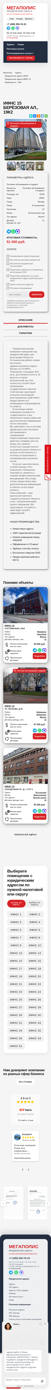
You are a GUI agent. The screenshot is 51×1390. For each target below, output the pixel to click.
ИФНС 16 (35, 960)
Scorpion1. (27, 1134)
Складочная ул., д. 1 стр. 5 (19, 787)
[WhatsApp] (13, 28)
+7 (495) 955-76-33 (19, 1258)
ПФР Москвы (14, 1316)
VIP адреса (13, 1287)
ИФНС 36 (16, 1038)
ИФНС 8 (35, 937)
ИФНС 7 (16, 937)
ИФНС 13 (16, 953)
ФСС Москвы (14, 1313)
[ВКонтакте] (34, 116)
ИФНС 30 (35, 1015)
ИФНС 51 (16, 1046)
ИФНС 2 (35, 914)
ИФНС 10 (35, 945)
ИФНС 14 (35, 953)
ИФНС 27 (16, 1007)
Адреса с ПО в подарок (18, 1290)
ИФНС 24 (35, 991)
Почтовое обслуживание (21, 288)
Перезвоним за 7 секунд (21, 58)
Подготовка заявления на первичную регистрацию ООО (26, 271)
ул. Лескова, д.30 (14, 707)
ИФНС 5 (16, 929)
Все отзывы (25, 1082)
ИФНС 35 (35, 1030)
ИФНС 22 (35, 984)
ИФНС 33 (35, 1022)
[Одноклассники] (38, 116)
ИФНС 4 (35, 922)
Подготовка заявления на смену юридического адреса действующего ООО (26, 278)
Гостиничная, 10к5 (15, 627)
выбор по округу (34, 903)
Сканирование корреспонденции (24, 256)
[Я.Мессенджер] (31, 116)
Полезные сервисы (16, 1310)
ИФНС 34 (16, 1030)
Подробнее (39, 656)
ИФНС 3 (16, 922)
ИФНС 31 (16, 1022)
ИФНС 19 (16, 976)
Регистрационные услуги (19, 53)
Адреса (10, 44)
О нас (12, 19)
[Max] (17, 28)
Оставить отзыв (25, 1120)
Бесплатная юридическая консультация (21, 264)
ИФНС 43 (35, 1038)
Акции (21, 44)
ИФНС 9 (16, 945)
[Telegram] (8, 28)
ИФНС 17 (16, 968)
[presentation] (3, 1203)
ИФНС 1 (16, 914)
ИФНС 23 (16, 991)
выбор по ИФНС (16, 903)
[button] (23, 1169)
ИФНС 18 (35, 968)
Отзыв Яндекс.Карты (22, 1158)
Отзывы (19, 19)
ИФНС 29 (16, 1015)
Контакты (29, 19)
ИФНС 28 (35, 1007)
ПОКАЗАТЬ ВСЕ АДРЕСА (25, 835)
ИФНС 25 (16, 999)
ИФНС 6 (35, 929)
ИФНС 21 (16, 984)
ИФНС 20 (35, 976)
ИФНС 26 (35, 999)
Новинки (12, 1293)
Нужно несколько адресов (21, 284)
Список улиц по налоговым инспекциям (25, 1319)
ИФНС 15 (16, 960)
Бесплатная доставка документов (25, 260)
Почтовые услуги (15, 49)
